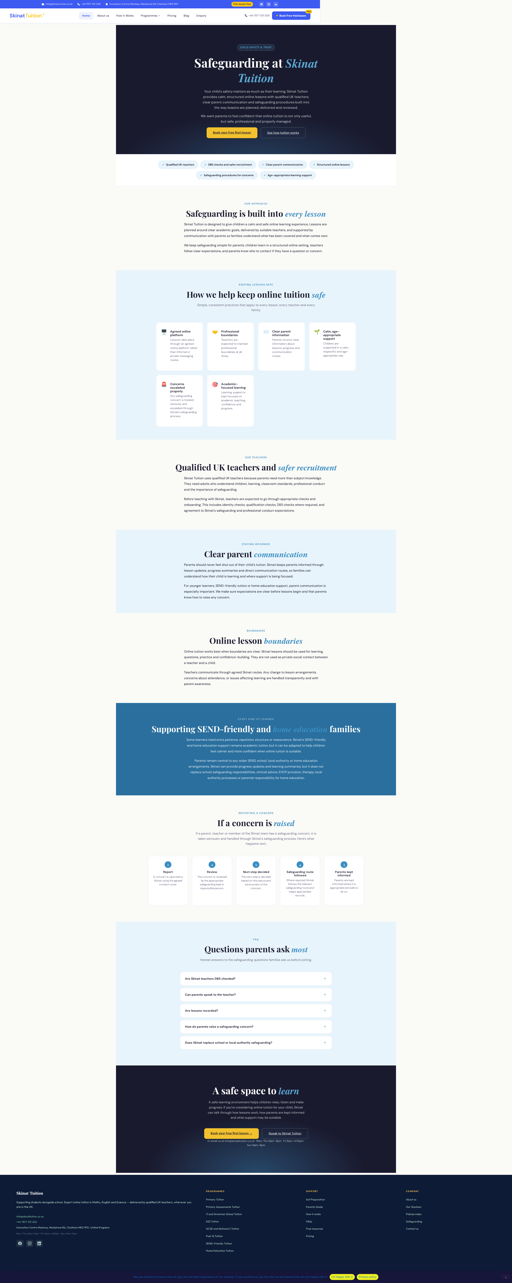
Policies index (414, 1214)
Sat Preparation (315, 1199)
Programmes (149, 15)
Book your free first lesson (232, 133)
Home (86, 15)
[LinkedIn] (275, 4)
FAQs (309, 1221)
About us (103, 15)
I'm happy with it (342, 1276)
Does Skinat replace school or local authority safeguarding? (255, 1043)
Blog (186, 15)
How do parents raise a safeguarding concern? (255, 1027)
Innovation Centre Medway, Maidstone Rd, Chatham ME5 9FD (143, 4)
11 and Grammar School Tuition (224, 1214)
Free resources (314, 1228)
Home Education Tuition (220, 1250)
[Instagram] (268, 4)
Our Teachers (413, 1206)
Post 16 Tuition (214, 1236)
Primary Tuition (215, 1199)
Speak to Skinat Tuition (285, 1133)
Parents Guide (314, 1206)
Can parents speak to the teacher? (255, 995)
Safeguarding (414, 1221)
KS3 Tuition (212, 1221)
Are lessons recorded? (255, 1011)
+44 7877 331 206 (91, 4)
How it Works (125, 15)
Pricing (171, 15)
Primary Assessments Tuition (223, 1206)
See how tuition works (283, 133)
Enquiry (201, 15)
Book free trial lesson (292, 15)
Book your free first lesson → (231, 1133)
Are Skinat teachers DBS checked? (255, 979)
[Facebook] (261, 4)
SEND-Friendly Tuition (219, 1243)
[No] (505, 1277)
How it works (313, 1214)
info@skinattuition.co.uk (59, 4)
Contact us (412, 1228)
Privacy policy (367, 1276)
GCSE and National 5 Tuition (222, 1228)
